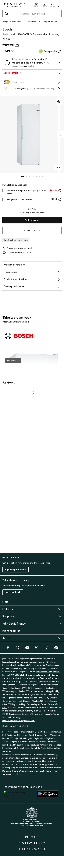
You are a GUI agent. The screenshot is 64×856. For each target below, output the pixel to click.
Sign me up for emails (15, 569)
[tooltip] (59, 51)
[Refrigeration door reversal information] (60, 199)
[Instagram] (46, 648)
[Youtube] (27, 648)
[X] (17, 648)
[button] (59, 4)
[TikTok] (56, 648)
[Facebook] (8, 648)
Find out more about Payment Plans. (18, 720)
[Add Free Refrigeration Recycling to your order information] (60, 190)
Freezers (31, 21)
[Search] (6, 13)
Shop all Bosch (50, 21)
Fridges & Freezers (12, 21)
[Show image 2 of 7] (60, 134)
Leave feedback (12, 592)
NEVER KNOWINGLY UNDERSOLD (32, 843)
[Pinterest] (37, 648)
